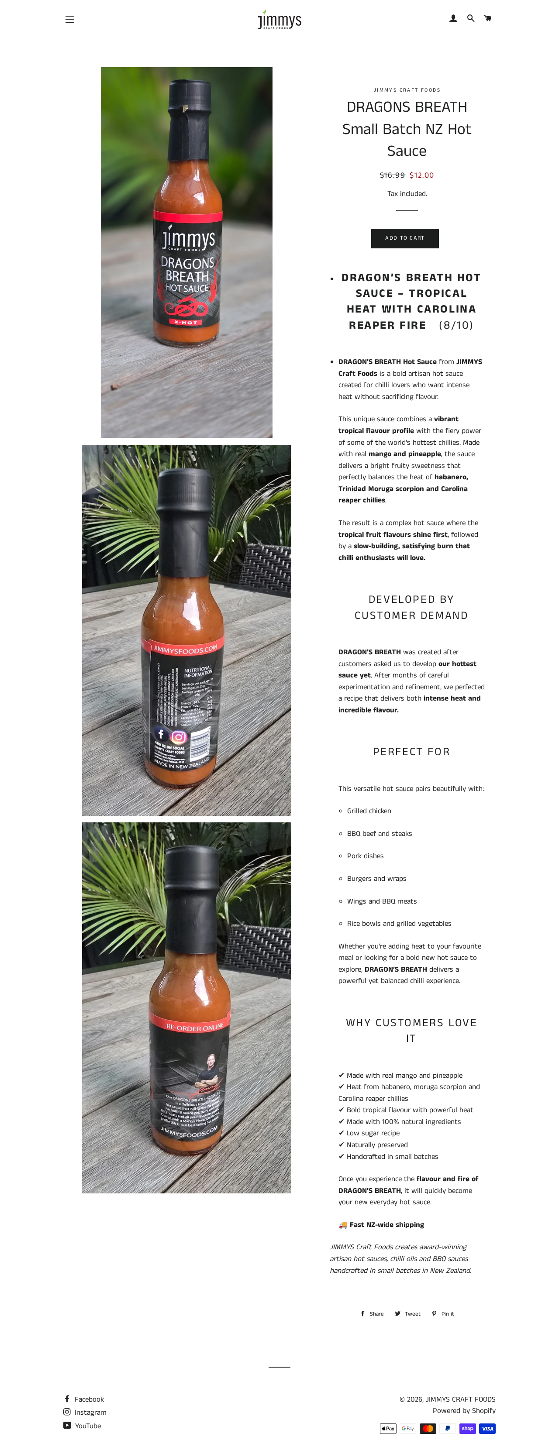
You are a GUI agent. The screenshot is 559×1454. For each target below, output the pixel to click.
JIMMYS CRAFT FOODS (461, 1399)
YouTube (87, 1426)
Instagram (89, 1412)
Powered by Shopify (464, 1411)
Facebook (88, 1399)
